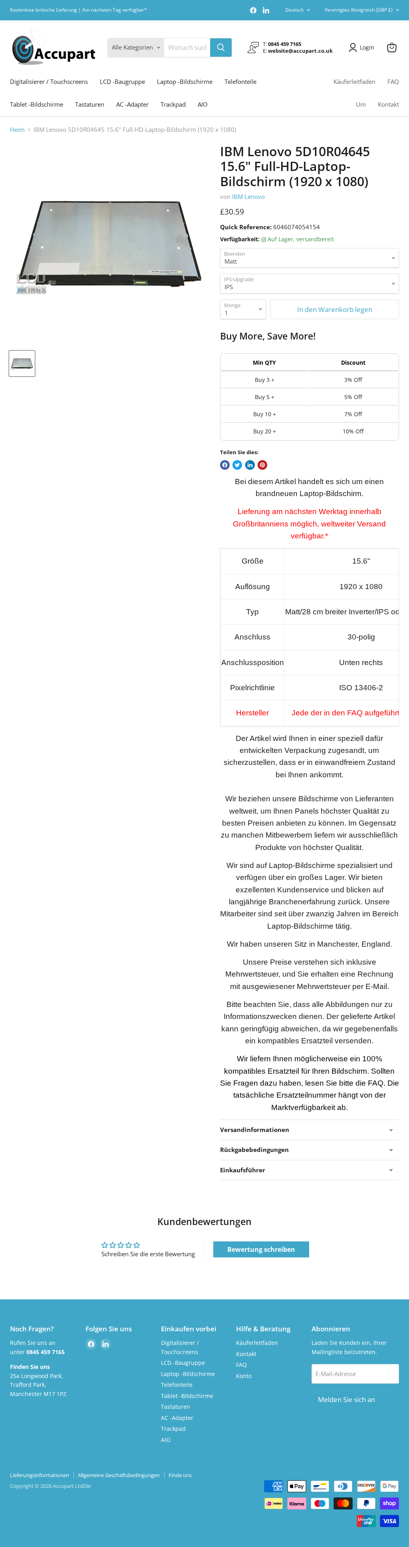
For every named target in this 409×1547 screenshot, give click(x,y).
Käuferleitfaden (354, 81)
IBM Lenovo (248, 197)
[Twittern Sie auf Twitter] (237, 465)
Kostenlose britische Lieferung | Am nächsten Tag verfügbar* (78, 10)
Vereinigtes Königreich (359, 9)
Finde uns (180, 1475)
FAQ (393, 81)
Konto (244, 1376)
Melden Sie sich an (346, 1399)
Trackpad (173, 104)
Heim (17, 129)
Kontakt (388, 104)
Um (361, 104)
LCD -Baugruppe (122, 81)
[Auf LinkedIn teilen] (250, 465)
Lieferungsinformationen (39, 1475)
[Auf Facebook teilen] (225, 465)
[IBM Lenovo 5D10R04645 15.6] (22, 363)
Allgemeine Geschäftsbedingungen (119, 1475)
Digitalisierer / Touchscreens (49, 81)
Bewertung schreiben (261, 1249)
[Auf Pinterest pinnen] (262, 465)
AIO (203, 104)
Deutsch (294, 9)
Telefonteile (240, 81)
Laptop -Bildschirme (184, 81)
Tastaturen (89, 104)
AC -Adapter (132, 104)
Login (367, 47)
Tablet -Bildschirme (36, 104)
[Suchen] (221, 47)
